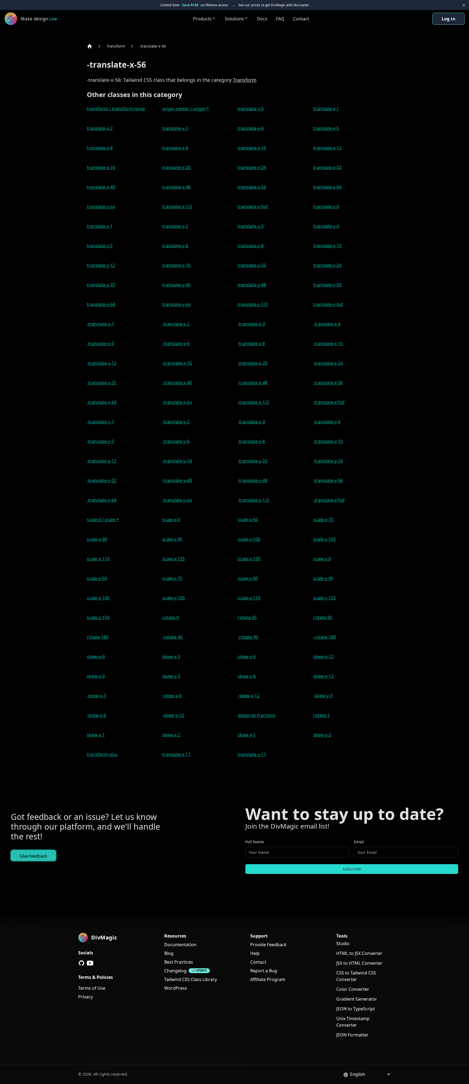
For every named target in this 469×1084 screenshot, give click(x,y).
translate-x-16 (101, 167)
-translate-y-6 (175, 441)
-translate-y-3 (251, 422)
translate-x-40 (101, 187)
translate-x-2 (100, 128)
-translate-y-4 (326, 422)
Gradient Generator (356, 999)
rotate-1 (321, 715)
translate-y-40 (176, 285)
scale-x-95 (172, 539)
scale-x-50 (248, 520)
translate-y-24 (327, 265)
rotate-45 (247, 617)
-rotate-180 (324, 637)
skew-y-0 (96, 676)
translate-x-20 (176, 167)
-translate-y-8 (251, 441)
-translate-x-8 (251, 343)
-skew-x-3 (96, 696)
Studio (343, 943)
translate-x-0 (251, 109)
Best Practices (178, 962)
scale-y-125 (324, 598)
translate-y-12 (101, 265)
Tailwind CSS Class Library (190, 979)
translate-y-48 (252, 285)
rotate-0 (170, 617)
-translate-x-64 (101, 402)
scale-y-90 (248, 578)
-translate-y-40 (177, 480)
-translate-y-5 (100, 441)
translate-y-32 (101, 285)
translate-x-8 (175, 148)
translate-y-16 (176, 265)
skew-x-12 (323, 657)
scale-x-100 (249, 539)
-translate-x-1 (100, 324)
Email (359, 841)
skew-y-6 (247, 676)
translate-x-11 (176, 754)
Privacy (85, 997)
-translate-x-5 (100, 343)
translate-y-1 (100, 226)
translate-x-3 (175, 128)
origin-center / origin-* (185, 109)
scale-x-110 (98, 559)
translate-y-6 (175, 246)
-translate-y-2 (175, 422)
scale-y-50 (97, 578)
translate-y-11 (252, 754)
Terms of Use (91, 988)
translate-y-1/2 (253, 304)
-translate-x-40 (177, 383)
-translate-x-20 (252, 363)
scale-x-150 (249, 559)
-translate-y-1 (100, 422)
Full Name (254, 841)
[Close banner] (463, 5)
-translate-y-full (328, 500)
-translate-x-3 (251, 324)
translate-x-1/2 (177, 207)
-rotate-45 (172, 637)
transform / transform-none (116, 109)
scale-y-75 (172, 578)
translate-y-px (176, 304)
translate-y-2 (175, 226)
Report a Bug (263, 971)
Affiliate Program (267, 979)
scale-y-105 (173, 598)
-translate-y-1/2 (253, 500)
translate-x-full (253, 207)
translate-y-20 (252, 265)
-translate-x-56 (152, 46)
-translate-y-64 (101, 500)
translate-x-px (101, 207)
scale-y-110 (249, 598)
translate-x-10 (252, 148)
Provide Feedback (268, 945)
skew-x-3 (171, 657)
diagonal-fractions (256, 715)
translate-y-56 (327, 285)
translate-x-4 (251, 128)
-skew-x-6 (172, 696)
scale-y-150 (98, 617)
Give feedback (33, 856)
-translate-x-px (177, 402)
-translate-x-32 (101, 383)
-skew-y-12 (173, 715)
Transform (115, 46)
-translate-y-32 (101, 480)
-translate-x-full (328, 402)
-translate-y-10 (328, 441)
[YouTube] (90, 963)
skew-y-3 (171, 676)
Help (255, 953)
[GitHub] (81, 963)
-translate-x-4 (326, 324)
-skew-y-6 (96, 715)
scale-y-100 (98, 598)
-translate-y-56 (328, 480)
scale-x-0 (171, 520)
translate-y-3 (251, 226)
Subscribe (352, 868)
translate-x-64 (327, 187)
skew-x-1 (96, 735)
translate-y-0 (326, 207)
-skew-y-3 (322, 696)
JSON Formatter (352, 1035)
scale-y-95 (323, 578)
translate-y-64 (101, 304)
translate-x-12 (327, 148)
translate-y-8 (251, 246)
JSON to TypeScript (355, 1009)
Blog (168, 953)
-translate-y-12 (101, 461)
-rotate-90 (248, 637)
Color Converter (352, 989)
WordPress (175, 988)
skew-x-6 (247, 657)
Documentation (180, 945)
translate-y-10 (327, 246)
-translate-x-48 (252, 383)
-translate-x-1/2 (253, 402)
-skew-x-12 (248, 696)
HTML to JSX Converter (359, 953)
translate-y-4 (326, 226)
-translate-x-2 (175, 324)
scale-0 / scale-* (103, 520)
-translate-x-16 (177, 363)
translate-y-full (328, 304)
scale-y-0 (322, 559)
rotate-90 (322, 617)
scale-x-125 (173, 559)
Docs (262, 19)
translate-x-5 (326, 128)
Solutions (234, 19)
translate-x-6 (100, 148)
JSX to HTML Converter (359, 963)
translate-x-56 (252, 187)
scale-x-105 (324, 539)
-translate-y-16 (177, 461)
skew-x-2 (171, 735)
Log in (448, 19)
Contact (301, 19)
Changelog (175, 971)
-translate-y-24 (328, 461)
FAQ (280, 19)
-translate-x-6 (175, 343)
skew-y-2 (322, 735)
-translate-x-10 (328, 343)
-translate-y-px (177, 500)
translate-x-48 (176, 187)
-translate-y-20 (252, 461)
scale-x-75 (323, 520)
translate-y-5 (100, 246)
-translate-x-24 (328, 363)
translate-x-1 (326, 109)
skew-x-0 (96, 657)
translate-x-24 (252, 167)
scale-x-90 (97, 539)
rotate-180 (97, 637)
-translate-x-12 (101, 363)
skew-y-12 (323, 676)
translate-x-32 (327, 167)
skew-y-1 (247, 735)
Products (202, 19)
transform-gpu (102, 754)
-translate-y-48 (252, 480)
